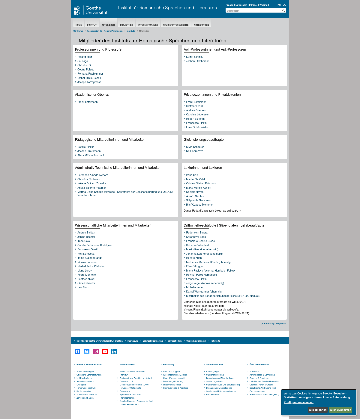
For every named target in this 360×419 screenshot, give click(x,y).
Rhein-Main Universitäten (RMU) (264, 394)
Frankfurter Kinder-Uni (86, 394)
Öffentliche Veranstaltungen (88, 374)
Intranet (253, 5)
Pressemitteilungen (85, 371)
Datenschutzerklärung (153, 341)
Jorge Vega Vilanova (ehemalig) (205, 283)
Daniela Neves (194, 192)
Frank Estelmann (87, 102)
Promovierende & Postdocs (175, 387)
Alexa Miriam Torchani (90, 155)
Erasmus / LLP (126, 381)
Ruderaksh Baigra (197, 232)
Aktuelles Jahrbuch (85, 381)
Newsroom (241, 5)
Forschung (168, 364)
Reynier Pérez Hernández (201, 274)
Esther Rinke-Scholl (89, 78)
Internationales (148, 24)
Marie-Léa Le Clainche (90, 266)
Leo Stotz (83, 287)
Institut (92, 24)
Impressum (133, 341)
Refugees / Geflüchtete (130, 387)
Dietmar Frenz (194, 106)
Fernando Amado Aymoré (92, 175)
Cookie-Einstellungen (196, 341)
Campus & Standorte (259, 377)
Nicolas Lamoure (87, 262)
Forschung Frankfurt (85, 387)
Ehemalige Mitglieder (275, 323)
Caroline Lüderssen (197, 114)
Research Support (171, 371)
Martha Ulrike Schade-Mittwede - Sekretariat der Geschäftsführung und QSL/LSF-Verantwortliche (126, 193)
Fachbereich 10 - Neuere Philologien (105, 30)
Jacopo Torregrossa (89, 82)
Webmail (264, 5)
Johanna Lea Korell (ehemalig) (204, 253)
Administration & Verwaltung (262, 374)
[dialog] (318, 402)
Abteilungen (201, 24)
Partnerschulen (213, 394)
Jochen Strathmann (197, 61)
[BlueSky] (86, 351)
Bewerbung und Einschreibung (220, 377)
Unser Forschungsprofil (174, 377)
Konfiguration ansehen (299, 402)
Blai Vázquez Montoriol (199, 204)
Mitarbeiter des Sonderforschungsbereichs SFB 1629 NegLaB (223, 296)
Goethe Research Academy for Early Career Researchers (137, 402)
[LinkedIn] (114, 351)
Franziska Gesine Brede (200, 241)
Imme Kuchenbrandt (89, 258)
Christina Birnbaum (88, 179)
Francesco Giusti (87, 249)
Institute (131, 30)
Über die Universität (259, 364)
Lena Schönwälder (197, 127)
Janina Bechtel (86, 237)
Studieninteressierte (175, 24)
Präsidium (254, 371)
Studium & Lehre (214, 364)
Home (79, 24)
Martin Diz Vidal (195, 179)
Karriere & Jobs (83, 391)
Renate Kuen (194, 258)
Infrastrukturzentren (172, 384)
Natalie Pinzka (85, 147)
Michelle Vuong (195, 287)
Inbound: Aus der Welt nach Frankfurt (132, 373)
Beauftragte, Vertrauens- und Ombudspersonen (263, 389)
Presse (229, 5)
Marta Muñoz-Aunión (198, 187)
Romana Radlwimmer (90, 73)
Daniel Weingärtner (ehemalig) (204, 291)
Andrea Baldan (86, 232)
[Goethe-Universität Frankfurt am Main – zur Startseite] (95, 10)
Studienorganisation (215, 381)
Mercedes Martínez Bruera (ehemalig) (209, 262)
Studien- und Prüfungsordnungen (221, 391)
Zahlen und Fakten (85, 397)
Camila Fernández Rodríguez (94, 245)
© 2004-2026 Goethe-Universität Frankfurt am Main (99, 341)
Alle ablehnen (318, 410)
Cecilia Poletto (85, 69)
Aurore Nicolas (195, 196)
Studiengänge (212, 371)
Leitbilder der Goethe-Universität (264, 381)
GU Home (78, 30)
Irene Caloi (192, 175)
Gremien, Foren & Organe (261, 384)
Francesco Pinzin (196, 123)
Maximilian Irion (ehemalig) (202, 249)
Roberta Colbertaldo (198, 245)
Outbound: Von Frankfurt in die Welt (136, 377)
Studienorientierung (215, 374)
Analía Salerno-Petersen (91, 187)
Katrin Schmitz (194, 56)
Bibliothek (126, 24)
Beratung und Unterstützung (219, 387)
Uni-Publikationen (84, 377)
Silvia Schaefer (195, 147)
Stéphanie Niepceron (198, 200)
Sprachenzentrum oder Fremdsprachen (130, 396)
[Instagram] (96, 351)
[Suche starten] (283, 10)
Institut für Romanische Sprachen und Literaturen (167, 7)
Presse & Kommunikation (89, 364)
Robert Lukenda (195, 118)
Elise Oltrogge (194, 266)
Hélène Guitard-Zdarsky (91, 183)
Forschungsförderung (173, 381)
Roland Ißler (84, 56)
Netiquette (215, 341)
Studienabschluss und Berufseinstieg (223, 384)
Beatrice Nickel (86, 279)
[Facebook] (77, 351)
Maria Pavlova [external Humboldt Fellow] (211, 270)
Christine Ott (84, 65)
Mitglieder (108, 24)
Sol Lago (82, 61)
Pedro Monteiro (86, 274)
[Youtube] (105, 351)
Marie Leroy (84, 270)
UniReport (81, 384)
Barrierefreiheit (175, 341)
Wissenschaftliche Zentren (175, 374)
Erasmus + (125, 391)
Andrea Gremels (196, 110)
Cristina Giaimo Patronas (201, 183)
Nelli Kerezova (194, 151)
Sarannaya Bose (196, 237)
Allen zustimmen (340, 410)
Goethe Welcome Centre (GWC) (134, 384)
